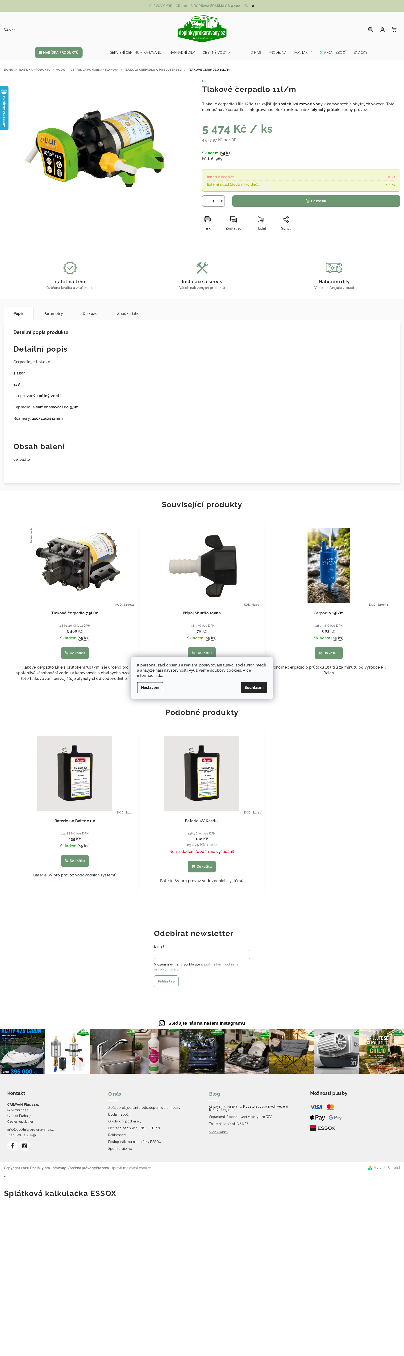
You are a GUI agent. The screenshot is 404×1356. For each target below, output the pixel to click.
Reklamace (117, 1135)
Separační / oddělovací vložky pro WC (240, 1116)
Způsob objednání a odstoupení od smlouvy (144, 1107)
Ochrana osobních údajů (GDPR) (134, 1128)
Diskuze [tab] (90, 313)
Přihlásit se (166, 981)
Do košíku (318, 201)
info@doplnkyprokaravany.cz (30, 1129)
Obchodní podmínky (125, 1121)
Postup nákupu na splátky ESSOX (134, 1142)
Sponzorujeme (120, 1149)
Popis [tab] (18, 313)
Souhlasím (254, 687)
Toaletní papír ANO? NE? (228, 1124)
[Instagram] (24, 1145)
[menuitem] (59, 52)
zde (159, 675)
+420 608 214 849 (21, 1135)
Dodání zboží (119, 1114)
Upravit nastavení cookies (131, 1168)
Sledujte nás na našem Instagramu (206, 1023)
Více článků (218, 1132)
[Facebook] (12, 1145)
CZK (7, 29)
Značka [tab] (128, 313)
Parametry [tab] (53, 313)
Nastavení (150, 687)
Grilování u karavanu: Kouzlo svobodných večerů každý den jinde (248, 1108)
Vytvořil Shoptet (387, 1168)
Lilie (205, 81)
